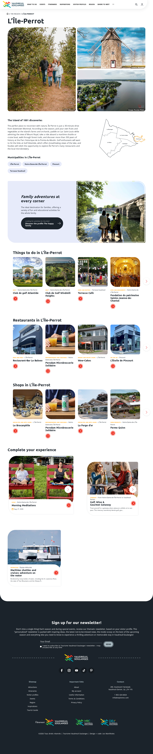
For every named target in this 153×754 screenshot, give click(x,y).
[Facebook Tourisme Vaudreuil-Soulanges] (61, 670)
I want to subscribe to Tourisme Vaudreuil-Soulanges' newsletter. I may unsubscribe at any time (71, 646)
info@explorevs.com (120, 698)
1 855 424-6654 (120, 695)
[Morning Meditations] (41, 481)
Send (108, 644)
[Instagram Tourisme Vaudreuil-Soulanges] (69, 670)
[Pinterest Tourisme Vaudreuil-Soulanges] (91, 670)
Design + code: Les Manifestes (102, 733)
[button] (6, 281)
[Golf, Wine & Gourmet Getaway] (112, 482)
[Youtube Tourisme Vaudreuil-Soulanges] (76, 670)
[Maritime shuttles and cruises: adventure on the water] (34, 551)
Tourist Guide (32, 710)
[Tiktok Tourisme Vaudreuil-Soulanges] (83, 670)
